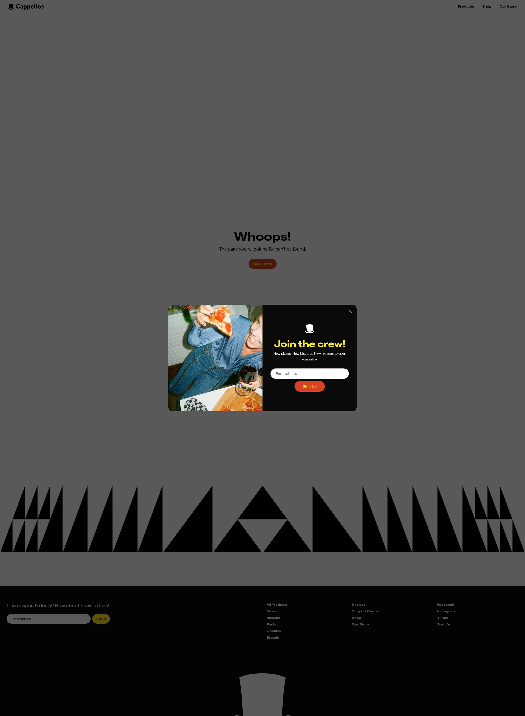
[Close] (350, 311)
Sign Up (310, 386)
